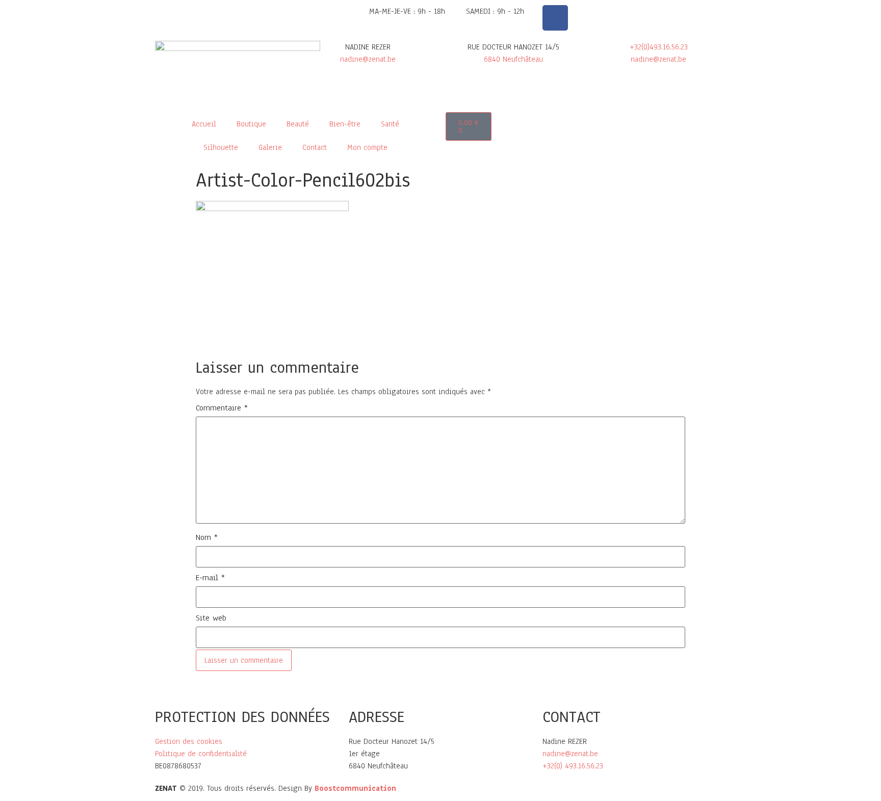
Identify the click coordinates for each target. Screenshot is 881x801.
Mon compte (367, 147)
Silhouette (220, 147)
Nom (207, 537)
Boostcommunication (355, 788)
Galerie (270, 147)
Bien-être (344, 124)
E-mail (210, 577)
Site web (211, 618)
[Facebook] (555, 18)
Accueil (204, 124)
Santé (390, 124)
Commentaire (222, 408)
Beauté (298, 124)
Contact (314, 147)
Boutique (251, 124)
